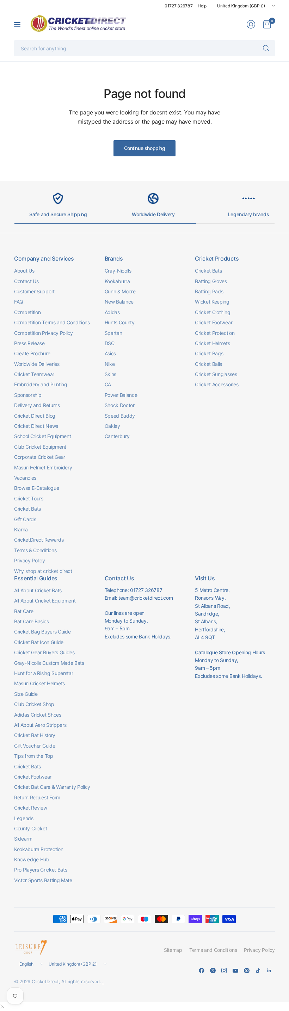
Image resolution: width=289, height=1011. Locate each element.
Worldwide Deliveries (37, 364)
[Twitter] (213, 970)
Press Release (29, 343)
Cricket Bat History (34, 735)
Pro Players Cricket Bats (40, 870)
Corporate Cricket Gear (39, 457)
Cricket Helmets (212, 343)
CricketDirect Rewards (38, 540)
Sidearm (23, 839)
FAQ (18, 302)
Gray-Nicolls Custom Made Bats (49, 663)
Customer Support (34, 291)
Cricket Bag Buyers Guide (42, 632)
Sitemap (173, 950)
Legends (23, 818)
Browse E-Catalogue (36, 488)
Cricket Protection (214, 333)
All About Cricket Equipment (44, 601)
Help (202, 5)
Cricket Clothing (212, 312)
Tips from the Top (33, 756)
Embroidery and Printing (40, 384)
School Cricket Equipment (42, 436)
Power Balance (121, 395)
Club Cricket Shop (34, 704)
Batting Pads (209, 291)
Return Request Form (37, 797)
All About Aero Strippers (40, 725)
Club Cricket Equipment (40, 447)
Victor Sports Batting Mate (43, 880)
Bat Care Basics (31, 621)
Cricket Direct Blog (34, 416)
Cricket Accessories (216, 384)
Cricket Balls (208, 364)
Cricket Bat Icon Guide (38, 642)
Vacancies (25, 478)
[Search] (266, 48)
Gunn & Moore (120, 291)
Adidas (112, 312)
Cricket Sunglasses (216, 374)
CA (108, 384)
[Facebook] (201, 970)
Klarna (21, 529)
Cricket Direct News (36, 426)
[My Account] (251, 24)
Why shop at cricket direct (43, 571)
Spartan (113, 333)
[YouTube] (235, 970)
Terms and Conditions (213, 950)
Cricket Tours (28, 498)
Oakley (112, 426)
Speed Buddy (120, 416)
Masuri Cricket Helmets (39, 683)
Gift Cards (25, 519)
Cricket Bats (27, 509)
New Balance (119, 302)
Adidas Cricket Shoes (37, 715)
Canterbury (117, 436)
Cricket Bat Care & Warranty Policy (52, 787)
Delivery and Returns (37, 405)
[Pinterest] (246, 970)
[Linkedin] (269, 970)
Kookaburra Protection (38, 849)
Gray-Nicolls (118, 271)
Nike (110, 364)
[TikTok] (258, 970)
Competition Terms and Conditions (52, 322)
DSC (110, 343)
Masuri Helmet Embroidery (43, 467)
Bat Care (23, 611)
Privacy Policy (29, 560)
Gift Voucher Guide (34, 746)
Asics (110, 353)
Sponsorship (27, 395)
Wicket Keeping (212, 302)
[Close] (2, 1006)
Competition (27, 312)
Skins (110, 374)
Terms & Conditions (35, 550)
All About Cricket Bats (38, 590)
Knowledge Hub (31, 859)
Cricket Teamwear (34, 374)
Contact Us (26, 281)
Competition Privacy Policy (43, 333)
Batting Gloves (211, 281)
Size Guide (26, 694)
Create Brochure (32, 353)
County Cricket (30, 828)
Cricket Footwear (213, 322)
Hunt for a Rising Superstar (43, 673)
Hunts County (120, 322)
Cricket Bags (209, 353)
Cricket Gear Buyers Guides (44, 652)
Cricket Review (30, 808)
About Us (24, 271)
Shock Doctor (120, 405)
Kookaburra (117, 281)
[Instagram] (224, 970)
